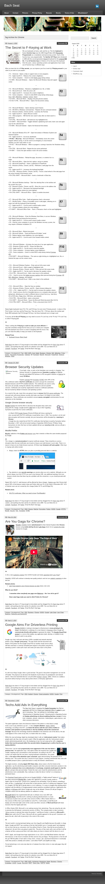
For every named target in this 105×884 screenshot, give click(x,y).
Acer (51, 95)
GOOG (13, 406)
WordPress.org (77, 74)
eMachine (57, 353)
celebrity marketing (56, 578)
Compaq (53, 252)
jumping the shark (59, 527)
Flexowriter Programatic (17, 354)
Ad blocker (35, 861)
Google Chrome (22, 413)
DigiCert (60, 374)
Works (48, 863)
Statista (50, 482)
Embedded (8, 863)
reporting (39, 708)
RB (6, 43)
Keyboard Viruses (14, 337)
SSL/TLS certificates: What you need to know (22, 493)
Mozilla (7, 511)
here (39, 348)
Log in (75, 66)
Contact (15, 13)
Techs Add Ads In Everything (26, 705)
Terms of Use (69, 13)
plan (30, 407)
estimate (27, 380)
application (26, 710)
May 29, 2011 (12, 517)
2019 (26, 353)
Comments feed (78, 71)
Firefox (7, 354)
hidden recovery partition (33, 275)
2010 (26, 694)
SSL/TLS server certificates (51, 393)
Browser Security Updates (24, 367)
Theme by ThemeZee (97, 873)
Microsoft (48, 354)
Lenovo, (31, 97)
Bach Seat (23, 337)
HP (9, 254)
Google (58, 509)
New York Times (30, 708)
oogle (8, 406)
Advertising (42, 861)
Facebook (14, 348)
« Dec (73, 57)
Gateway (25, 97)
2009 (26, 861)
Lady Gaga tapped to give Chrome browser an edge (24, 586)
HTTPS (63, 509)
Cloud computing (44, 694)
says (34, 433)
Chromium (50, 630)
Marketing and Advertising (19, 614)
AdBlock (7, 789)
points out (21, 777)
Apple (37, 353)
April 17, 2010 (12, 620)
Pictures (25, 13)
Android (39, 676)
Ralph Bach (8, 344)
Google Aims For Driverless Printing (31, 625)
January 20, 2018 (13, 363)
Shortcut (61, 354)
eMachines (18, 97)
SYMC (42, 380)
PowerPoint (54, 354)
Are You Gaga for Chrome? (25, 521)
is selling (52, 372)
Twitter (22, 348)
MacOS (42, 354)
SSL (17, 511)
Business (42, 353)
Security (12, 511)
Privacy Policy (37, 13)
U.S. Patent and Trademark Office (44, 710)
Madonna (40, 593)
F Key (63, 353)
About (6, 13)
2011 (26, 612)
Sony (35, 97)
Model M (46, 59)
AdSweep (15, 789)
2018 (26, 509)
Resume (49, 13)
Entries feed (76, 68)
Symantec (36, 380)
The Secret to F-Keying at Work (28, 47)
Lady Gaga (42, 527)
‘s (18, 525)
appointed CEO (47, 575)
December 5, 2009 (13, 700)
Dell (13, 97)
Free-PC (39, 823)
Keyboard (36, 354)
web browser (26, 433)
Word (12, 356)
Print (61, 694)
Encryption (42, 509)
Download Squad (13, 777)
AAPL (30, 353)
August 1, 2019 (12, 43)
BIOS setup (37, 78)
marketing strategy (18, 575)
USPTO (43, 863)
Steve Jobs (36, 863)
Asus (10, 97)
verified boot (18, 783)
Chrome (48, 353)
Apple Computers (50, 708)
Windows (7, 356)
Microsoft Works (10, 797)
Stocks (58, 13)
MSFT (14, 795)
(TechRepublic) (41, 493)
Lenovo (29, 277)
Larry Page (56, 575)
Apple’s (48, 725)
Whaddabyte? (83, 13)
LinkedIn (7, 348)
